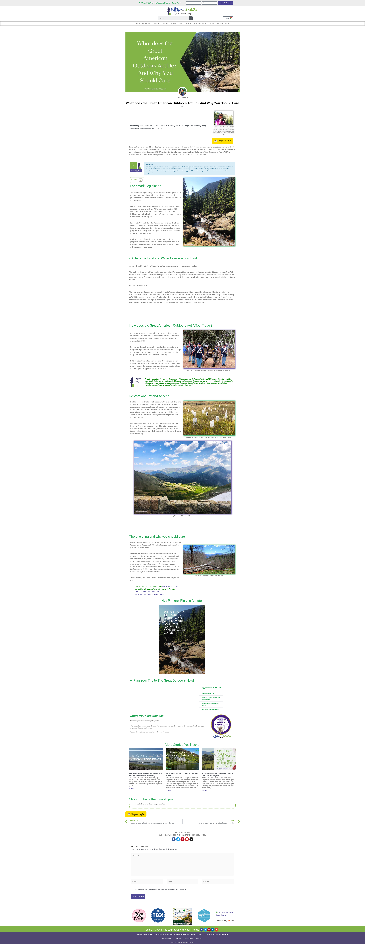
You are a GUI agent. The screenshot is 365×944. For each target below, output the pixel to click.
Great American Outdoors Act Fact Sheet (149, 594)
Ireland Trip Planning (205, 934)
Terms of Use (199, 938)
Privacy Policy (189, 938)
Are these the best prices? (210, 710)
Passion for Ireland (177, 23)
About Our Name (156, 934)
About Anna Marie (143, 934)
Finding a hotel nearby (209, 693)
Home (138, 23)
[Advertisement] (177, 314)
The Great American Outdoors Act (147, 592)
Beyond (165, 23)
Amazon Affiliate (166, 938)
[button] (211, 688)
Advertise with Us (169, 934)
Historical (157, 23)
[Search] (191, 18)
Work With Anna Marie (220, 934)
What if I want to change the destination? (211, 698)
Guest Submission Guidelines (186, 934)
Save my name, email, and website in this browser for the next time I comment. (160, 890)
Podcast (189, 23)
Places (212, 23)
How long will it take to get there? (210, 704)
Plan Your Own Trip (200, 23)
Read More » (132, 788)
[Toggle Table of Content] (140, 180)
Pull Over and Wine (223, 23)
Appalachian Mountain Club (171, 586)
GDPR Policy (177, 938)
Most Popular (146, 23)
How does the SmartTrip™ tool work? (211, 688)
